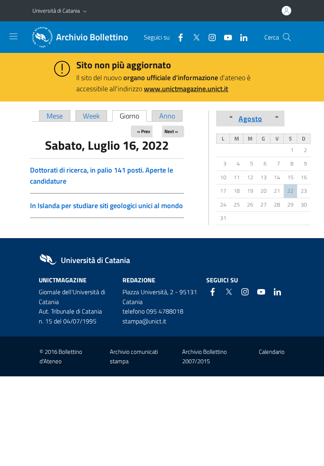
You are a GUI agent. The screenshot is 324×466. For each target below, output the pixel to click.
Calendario (271, 351)
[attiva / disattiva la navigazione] (13, 36)
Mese (55, 116)
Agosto (250, 118)
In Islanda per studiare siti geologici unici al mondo (106, 205)
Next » (171, 131)
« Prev (143, 131)
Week (91, 116)
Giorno (133, 116)
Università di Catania (56, 10)
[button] (85, 11)
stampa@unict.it (144, 321)
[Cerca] (287, 37)
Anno (167, 116)
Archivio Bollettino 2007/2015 (204, 356)
